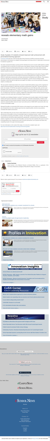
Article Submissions (25, 420)
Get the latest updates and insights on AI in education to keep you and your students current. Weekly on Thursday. (25, 375)
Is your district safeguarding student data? (13, 299)
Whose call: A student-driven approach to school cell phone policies (19, 294)
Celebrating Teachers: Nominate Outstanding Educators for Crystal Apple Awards (23, 329)
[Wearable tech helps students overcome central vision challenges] (8, 256)
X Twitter (25, 429)
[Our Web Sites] (25, 383)
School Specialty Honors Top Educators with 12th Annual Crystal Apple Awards (22, 324)
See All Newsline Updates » (10, 335)
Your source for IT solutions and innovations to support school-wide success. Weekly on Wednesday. (25, 365)
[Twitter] (4, 171)
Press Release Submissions (25, 421)
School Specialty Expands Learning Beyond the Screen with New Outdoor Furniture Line (25, 332)
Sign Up (17, 191)
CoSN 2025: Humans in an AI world (11, 302)
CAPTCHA (5, 147)
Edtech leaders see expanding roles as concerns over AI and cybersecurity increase (23, 297)
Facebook (25, 428)
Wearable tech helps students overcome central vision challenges (19, 249)
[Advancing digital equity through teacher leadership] (7, 225)
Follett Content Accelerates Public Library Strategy (15, 327)
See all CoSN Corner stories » (11, 308)
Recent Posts (8, 161)
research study (5, 58)
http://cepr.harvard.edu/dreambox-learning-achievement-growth (15, 126)
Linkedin (25, 430)
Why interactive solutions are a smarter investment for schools (18, 205)
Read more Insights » (8, 282)
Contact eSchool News (25, 418)
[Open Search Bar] (44, 1)
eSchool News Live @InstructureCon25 (12, 271)
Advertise (25, 404)
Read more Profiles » (8, 260)
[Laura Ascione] (4, 169)
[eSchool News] (4, 1)
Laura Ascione (11, 163)
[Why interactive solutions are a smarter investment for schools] (7, 213)
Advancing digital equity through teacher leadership (15, 218)
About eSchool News (25, 410)
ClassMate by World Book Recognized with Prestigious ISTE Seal (19, 321)
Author (2, 161)
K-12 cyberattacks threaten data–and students (14, 305)
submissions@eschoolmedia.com (30, 179)
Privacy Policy (9, 193)
